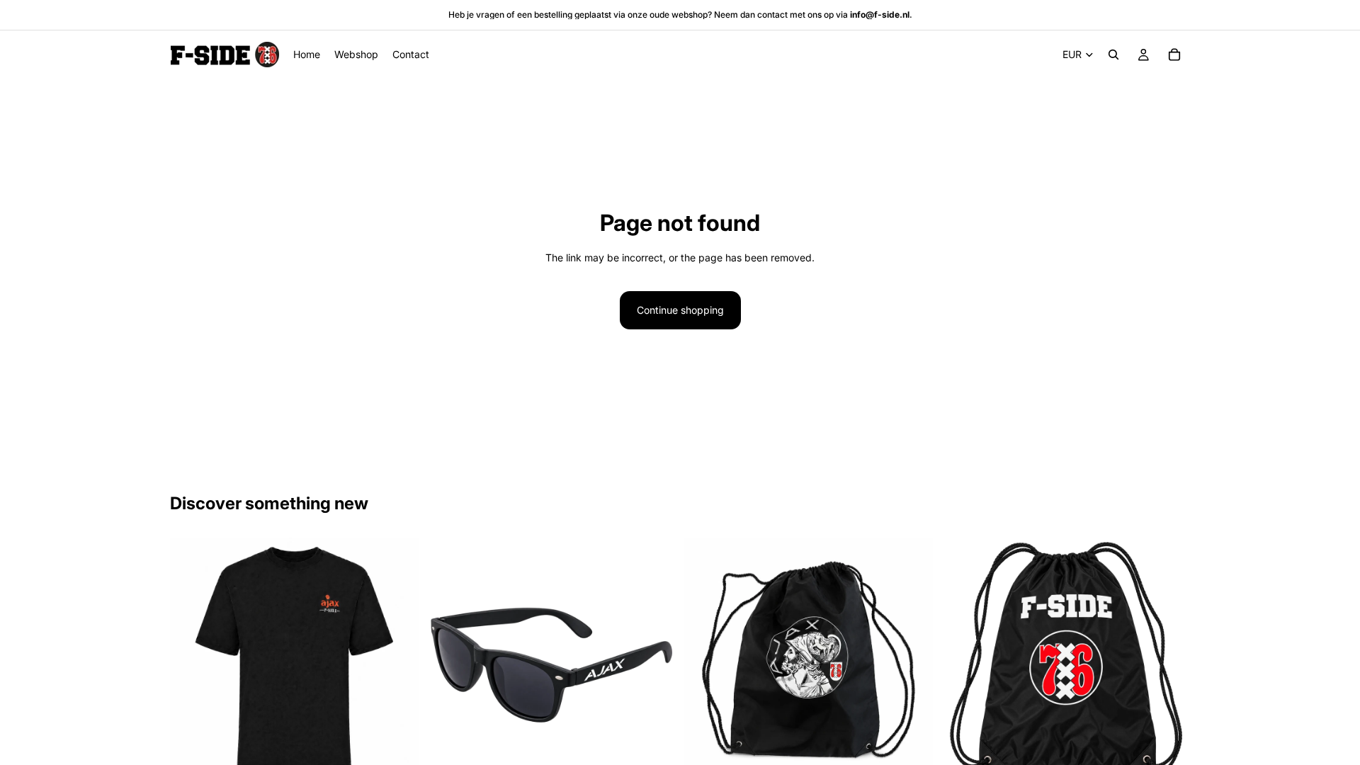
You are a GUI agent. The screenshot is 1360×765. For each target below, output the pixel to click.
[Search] (1113, 54)
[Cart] (1174, 54)
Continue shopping (680, 310)
